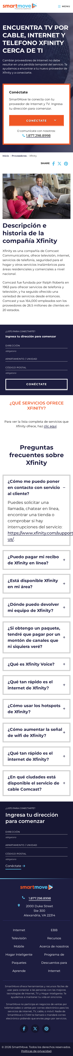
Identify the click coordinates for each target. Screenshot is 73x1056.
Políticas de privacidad (36, 1051)
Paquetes (19, 963)
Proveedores (19, 155)
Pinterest (46, 1028)
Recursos (54, 938)
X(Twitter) (35, 1028)
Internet (19, 930)
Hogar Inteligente (18, 954)
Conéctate (13, 866)
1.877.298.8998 (38, 136)
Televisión (19, 938)
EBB (54, 930)
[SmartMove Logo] (20, 6)
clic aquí (50, 426)
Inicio (6, 155)
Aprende (19, 971)
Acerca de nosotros (54, 946)
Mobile (19, 946)
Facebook (24, 1028)
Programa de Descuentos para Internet (54, 963)
